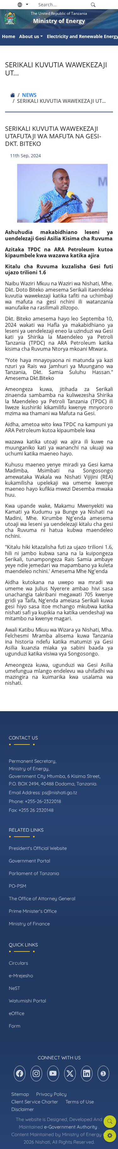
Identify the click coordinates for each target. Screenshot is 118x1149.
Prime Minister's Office (33, 911)
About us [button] (29, 36)
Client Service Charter (34, 1102)
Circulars (18, 963)
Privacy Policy (51, 1094)
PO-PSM (17, 886)
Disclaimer (22, 1109)
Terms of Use (79, 1102)
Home (8, 36)
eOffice (16, 1013)
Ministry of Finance (29, 924)
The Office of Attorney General (42, 898)
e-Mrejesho (21, 976)
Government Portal (29, 861)
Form (14, 1026)
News (29, 95)
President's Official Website (38, 848)
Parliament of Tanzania (34, 873)
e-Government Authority (70, 1127)
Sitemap (20, 1094)
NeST (14, 988)
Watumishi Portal (27, 1001)
